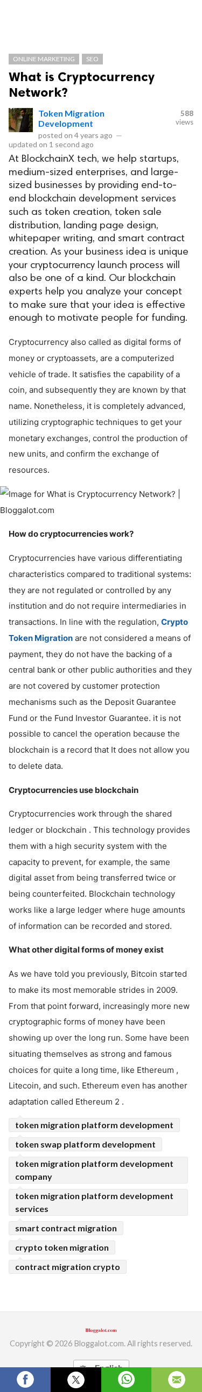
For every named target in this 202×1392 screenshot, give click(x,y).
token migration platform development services (94, 1202)
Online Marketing (44, 59)
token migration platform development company (94, 1169)
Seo (92, 59)
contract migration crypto (67, 1266)
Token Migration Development (71, 118)
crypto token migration (62, 1247)
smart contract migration (66, 1228)
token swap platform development (85, 1144)
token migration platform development (94, 1125)
